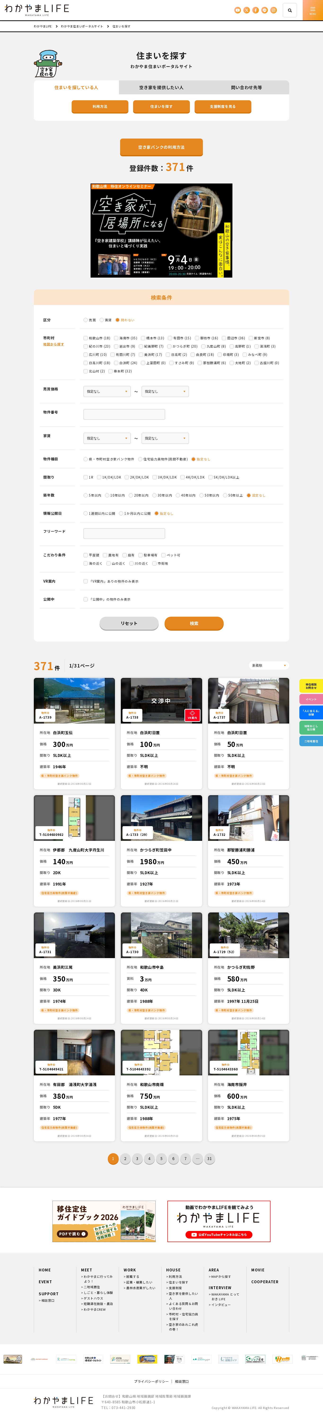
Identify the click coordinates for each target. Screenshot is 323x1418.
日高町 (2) (179, 354)
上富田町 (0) (156, 362)
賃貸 (108, 320)
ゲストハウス (93, 1298)
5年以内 (95, 495)
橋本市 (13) (155, 338)
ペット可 (174, 555)
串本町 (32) (123, 371)
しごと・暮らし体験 (98, 1292)
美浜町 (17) (153, 354)
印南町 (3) (231, 354)
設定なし (259, 495)
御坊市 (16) (209, 338)
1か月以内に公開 (137, 513)
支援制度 (175, 1288)
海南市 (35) (128, 338)
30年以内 (165, 495)
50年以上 (235, 495)
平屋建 (94, 555)
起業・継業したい (139, 1282)
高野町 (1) (243, 346)
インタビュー (221, 1304)
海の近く (96, 563)
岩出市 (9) (127, 346)
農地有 (113, 555)
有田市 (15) (182, 338)
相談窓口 (47, 1300)
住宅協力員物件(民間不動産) (166, 459)
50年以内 (212, 495)
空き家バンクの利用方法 (161, 147)
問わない (128, 320)
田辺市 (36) (236, 338)
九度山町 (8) (216, 346)
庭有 (131, 555)
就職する (132, 1276)
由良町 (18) (205, 354)
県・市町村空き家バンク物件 (112, 459)
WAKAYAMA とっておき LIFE (225, 1296)
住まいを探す (161, 106)
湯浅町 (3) (268, 346)
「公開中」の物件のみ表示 (110, 599)
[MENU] (313, 10)
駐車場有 (151, 555)
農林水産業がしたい (141, 1288)
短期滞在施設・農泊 (98, 1303)
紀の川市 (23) (99, 346)
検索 (194, 623)
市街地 (163, 563)
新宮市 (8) (262, 338)
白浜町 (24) (128, 362)
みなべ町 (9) (257, 354)
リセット (129, 623)
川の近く (142, 563)
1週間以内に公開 (102, 513)
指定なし (204, 459)
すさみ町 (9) (184, 362)
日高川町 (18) (99, 362)
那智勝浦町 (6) (214, 362)
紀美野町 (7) (154, 346)
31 (209, 1158)
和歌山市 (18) (99, 338)
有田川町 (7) (125, 354)
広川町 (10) (98, 354)
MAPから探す (221, 1276)
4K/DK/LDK (195, 477)
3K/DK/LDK (167, 477)
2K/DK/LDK (139, 477)
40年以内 (188, 495)
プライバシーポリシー (151, 1381)
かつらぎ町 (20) (185, 346)
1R (91, 477)
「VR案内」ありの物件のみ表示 (114, 581)
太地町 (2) (243, 362)
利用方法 (100, 106)
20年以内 (141, 495)
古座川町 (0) (269, 362)
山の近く (119, 563)
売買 (92, 320)
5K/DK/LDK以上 (227, 477)
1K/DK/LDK (111, 477)
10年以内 (117, 495)
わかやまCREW (94, 1309)
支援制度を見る (223, 106)
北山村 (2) (97, 371)
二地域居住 (92, 1287)
